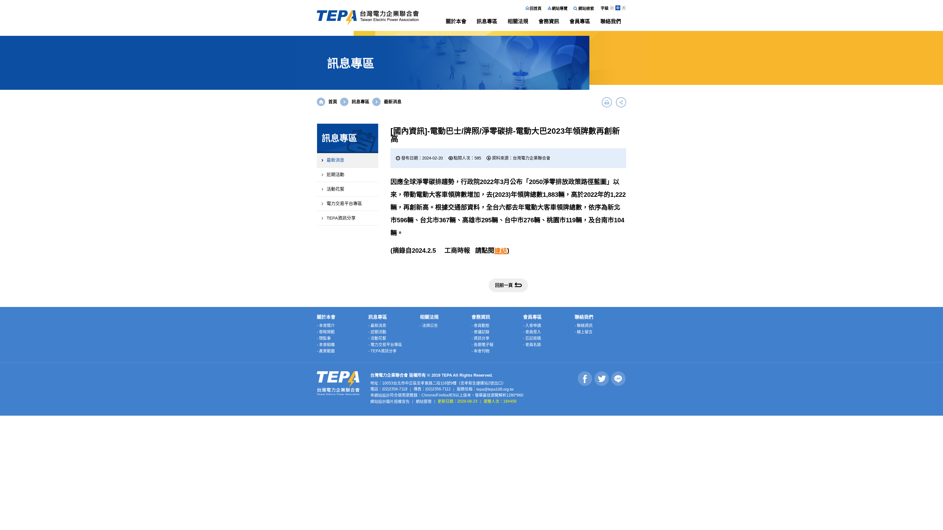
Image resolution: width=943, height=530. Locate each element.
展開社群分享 (621, 102)
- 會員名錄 (532, 345)
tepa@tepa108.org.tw (495, 389)
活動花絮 (335, 189)
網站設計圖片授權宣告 (390, 401)
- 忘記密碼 (532, 338)
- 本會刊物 (480, 351)
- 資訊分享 (480, 338)
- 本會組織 (326, 345)
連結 (500, 251)
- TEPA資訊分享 (382, 351)
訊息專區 (487, 21)
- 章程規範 (326, 332)
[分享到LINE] (618, 378)
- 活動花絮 (377, 338)
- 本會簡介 (326, 325)
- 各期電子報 (482, 345)
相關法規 (518, 21)
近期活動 (335, 174)
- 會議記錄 (480, 332)
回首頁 (535, 8)
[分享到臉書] (585, 378)
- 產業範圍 (326, 351)
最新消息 (335, 160)
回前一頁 (504, 285)
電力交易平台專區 (344, 203)
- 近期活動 (377, 332)
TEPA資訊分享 (341, 218)
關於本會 (456, 21)
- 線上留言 (584, 332)
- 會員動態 (480, 325)
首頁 (332, 102)
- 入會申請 (532, 325)
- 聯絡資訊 (584, 325)
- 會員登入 (532, 332)
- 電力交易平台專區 (385, 345)
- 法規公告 (429, 325)
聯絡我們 (610, 21)
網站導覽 (560, 8)
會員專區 (579, 21)
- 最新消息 (377, 325)
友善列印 (607, 102)
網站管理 (423, 401)
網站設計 (382, 395)
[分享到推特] (602, 378)
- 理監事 (324, 338)
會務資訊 (549, 21)
